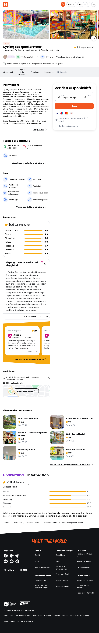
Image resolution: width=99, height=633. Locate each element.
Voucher (56, 615)
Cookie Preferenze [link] (25, 621)
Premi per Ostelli (62, 574)
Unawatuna (8, 50)
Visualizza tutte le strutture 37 (70, 57)
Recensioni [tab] (49, 72)
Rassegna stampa (84, 561)
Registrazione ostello (85, 580)
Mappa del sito (10, 621)
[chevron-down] (28, 484)
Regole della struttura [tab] (21, 72)
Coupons (48, 615)
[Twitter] (12, 556)
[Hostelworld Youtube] (6, 561)
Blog (58, 561)
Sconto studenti (62, 587)
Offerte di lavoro (84, 568)
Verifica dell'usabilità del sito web (76, 615)
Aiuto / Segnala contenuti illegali (41, 586)
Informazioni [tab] (8, 72)
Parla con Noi (40, 580)
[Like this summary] (41, 316)
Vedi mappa (31, 50)
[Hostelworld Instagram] (17, 556)
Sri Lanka (19, 50)
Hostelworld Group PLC (84, 555)
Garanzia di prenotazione (61, 567)
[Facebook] (6, 556)
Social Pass (60, 555)
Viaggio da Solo (62, 580)
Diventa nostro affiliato (83, 586)
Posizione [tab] (35, 72)
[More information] (45, 263)
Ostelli (37, 555)
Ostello (6, 43)
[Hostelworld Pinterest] (12, 561)
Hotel (37, 561)
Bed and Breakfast (42, 568)
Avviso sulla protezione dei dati (17, 615)
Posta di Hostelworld (85, 593)
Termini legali (37, 615)
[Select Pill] (63, 4)
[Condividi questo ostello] (93, 38)
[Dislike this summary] (46, 316)
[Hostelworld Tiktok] (17, 561)
